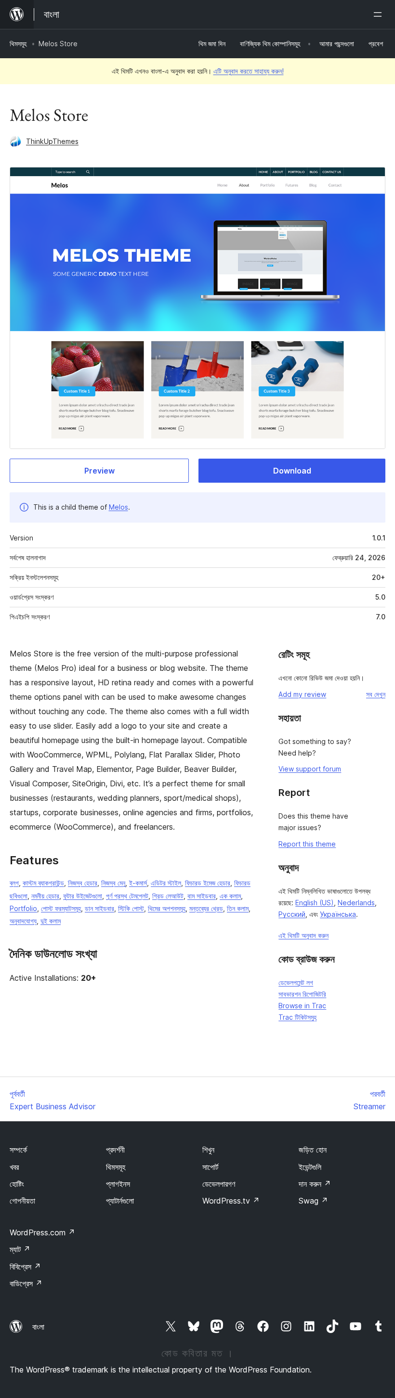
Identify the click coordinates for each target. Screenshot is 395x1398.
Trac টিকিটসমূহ (297, 1017)
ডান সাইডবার (99, 908)
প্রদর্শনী (115, 1149)
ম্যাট (20, 1249)
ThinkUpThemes (52, 141)
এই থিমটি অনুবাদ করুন (303, 935)
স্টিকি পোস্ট (131, 908)
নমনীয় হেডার (45, 896)
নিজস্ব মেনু (113, 883)
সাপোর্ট (210, 1167)
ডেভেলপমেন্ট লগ (295, 982)
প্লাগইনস (118, 1184)
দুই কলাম (50, 921)
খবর (14, 1167)
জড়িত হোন (313, 1149)
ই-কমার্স (138, 883)
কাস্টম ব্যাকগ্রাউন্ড (43, 883)
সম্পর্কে (18, 1149)
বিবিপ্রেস (25, 1266)
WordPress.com (42, 1232)
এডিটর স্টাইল (166, 883)
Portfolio (23, 908)
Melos (118, 507)
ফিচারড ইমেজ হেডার (207, 883)
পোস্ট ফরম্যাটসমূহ (61, 908)
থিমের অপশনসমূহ (166, 908)
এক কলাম (230, 896)
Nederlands (356, 902)
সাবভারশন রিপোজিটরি (302, 994)
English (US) (314, 902)
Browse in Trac (302, 1005)
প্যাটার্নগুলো (120, 1201)
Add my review (302, 694)
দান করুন (315, 1184)
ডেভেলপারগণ (218, 1184)
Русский (291, 914)
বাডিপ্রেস (26, 1283)
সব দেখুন (375, 694)
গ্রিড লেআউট (168, 896)
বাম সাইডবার (201, 896)
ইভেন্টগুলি (310, 1167)
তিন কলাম (238, 908)
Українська (338, 914)
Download (292, 470)
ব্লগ (14, 883)
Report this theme (307, 844)
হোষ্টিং (17, 1184)
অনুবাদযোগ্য (23, 921)
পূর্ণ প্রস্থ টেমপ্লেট (127, 896)
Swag (313, 1201)
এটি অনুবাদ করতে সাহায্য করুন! (248, 71)
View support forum (309, 769)
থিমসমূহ (18, 43)
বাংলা (38, 1327)
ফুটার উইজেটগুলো (82, 896)
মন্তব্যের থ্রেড (206, 908)
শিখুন (208, 1149)
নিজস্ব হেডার (82, 883)
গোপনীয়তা (22, 1201)
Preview (99, 470)
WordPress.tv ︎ (231, 1201)
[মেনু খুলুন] (379, 14)
